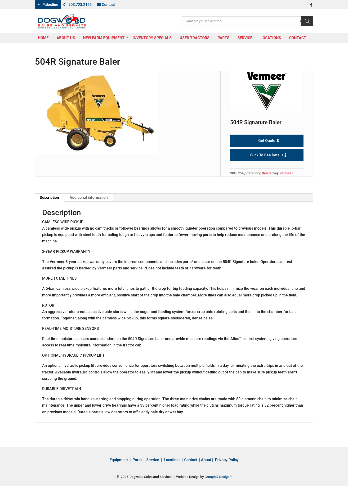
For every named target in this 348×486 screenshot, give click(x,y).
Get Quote (266, 140)
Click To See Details (266, 155)
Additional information (89, 197)
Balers (267, 173)
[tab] (49, 198)
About (206, 460)
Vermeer (286, 173)
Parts (137, 460)
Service (152, 460)
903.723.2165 (80, 4)
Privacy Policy (227, 460)
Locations (172, 460)
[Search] (307, 21)
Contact (108, 4)
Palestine (50, 4)
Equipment (119, 460)
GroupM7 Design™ (218, 477)
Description (49, 197)
